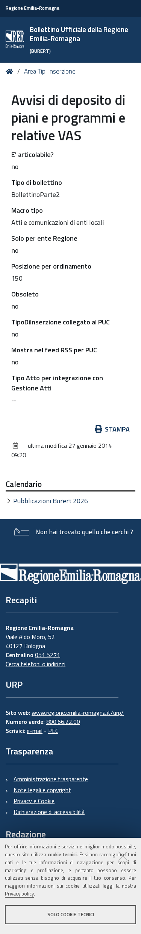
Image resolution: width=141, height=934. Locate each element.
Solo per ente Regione (44, 238)
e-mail (34, 730)
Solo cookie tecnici (70, 914)
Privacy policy (19, 893)
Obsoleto (25, 294)
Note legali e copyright (42, 789)
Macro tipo (27, 210)
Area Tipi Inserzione (50, 71)
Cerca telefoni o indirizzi (35, 663)
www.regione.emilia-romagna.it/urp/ (78, 712)
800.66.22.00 (63, 721)
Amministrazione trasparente (51, 778)
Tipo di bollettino (36, 182)
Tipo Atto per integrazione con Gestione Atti (57, 383)
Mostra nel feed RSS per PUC (54, 350)
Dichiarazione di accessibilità (49, 811)
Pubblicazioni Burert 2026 (50, 501)
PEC (53, 730)
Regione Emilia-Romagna (32, 8)
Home (11, 71)
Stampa (117, 429)
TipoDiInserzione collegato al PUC (60, 322)
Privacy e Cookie (34, 800)
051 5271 (47, 654)
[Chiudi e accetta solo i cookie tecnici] (123, 856)
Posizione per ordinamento (51, 266)
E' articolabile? (32, 154)
